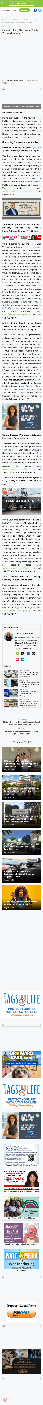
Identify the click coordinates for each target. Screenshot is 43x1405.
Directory (25, 10)
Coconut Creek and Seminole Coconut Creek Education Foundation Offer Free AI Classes (21, 846)
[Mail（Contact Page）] (17, 654)
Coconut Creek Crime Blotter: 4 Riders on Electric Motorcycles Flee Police (29, 694)
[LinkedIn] (23, 659)
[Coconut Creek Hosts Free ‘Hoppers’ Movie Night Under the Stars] (21, 897)
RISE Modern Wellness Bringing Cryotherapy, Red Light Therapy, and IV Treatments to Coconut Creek (21, 764)
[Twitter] (40, 10)
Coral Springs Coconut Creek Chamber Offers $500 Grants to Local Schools (28, 674)
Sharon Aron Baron (14, 80)
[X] (23, 654)
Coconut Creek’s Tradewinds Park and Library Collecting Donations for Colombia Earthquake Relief (21, 819)
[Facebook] (35, 10)
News (15, 20)
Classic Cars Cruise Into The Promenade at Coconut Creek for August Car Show (19, 874)
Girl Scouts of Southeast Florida (21, 1218)
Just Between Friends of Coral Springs (21, 1244)
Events (25, 20)
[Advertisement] (21, 56)
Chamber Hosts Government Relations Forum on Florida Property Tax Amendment (28, 703)
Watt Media (21, 1270)
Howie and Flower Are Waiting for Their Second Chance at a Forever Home (29, 684)
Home (4, 20)
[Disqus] (21, 946)
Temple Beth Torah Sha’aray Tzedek (21, 1165)
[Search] (40, 3)
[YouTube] (17, 659)
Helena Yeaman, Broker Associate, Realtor (22, 1191)
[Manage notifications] (5, 1400)
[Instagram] (33, 654)
